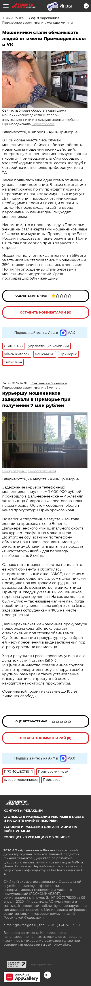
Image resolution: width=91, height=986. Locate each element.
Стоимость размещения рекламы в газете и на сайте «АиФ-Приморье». (44, 819)
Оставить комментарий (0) (45, 312)
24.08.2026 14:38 (14, 383)
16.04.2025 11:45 (13, 18)
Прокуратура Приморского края (29, 471)
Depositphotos (43, 124)
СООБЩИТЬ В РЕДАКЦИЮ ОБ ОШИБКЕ (37, 837)
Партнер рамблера (41, 964)
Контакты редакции (23, 811)
